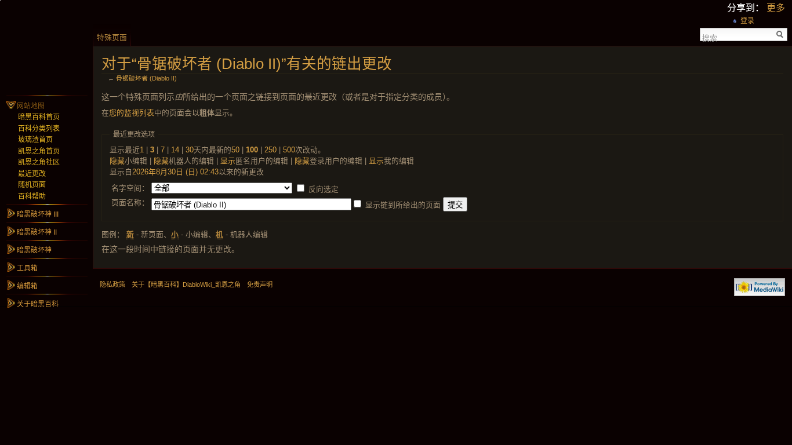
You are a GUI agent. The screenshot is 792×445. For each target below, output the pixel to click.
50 (235, 149)
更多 (775, 8)
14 (175, 149)
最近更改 (32, 174)
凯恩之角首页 (39, 151)
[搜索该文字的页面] (780, 34)
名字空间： (130, 188)
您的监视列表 (131, 112)
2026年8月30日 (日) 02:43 (175, 171)
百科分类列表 (39, 129)
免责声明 (260, 284)
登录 (747, 21)
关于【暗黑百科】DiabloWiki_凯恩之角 (186, 284)
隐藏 (117, 160)
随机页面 (32, 185)
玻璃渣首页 (35, 140)
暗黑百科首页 (39, 117)
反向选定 (323, 189)
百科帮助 (32, 196)
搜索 (709, 37)
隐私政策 (112, 284)
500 (289, 149)
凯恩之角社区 (39, 162)
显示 (227, 160)
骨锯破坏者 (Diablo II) (146, 78)
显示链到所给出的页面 (403, 204)
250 (270, 149)
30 (190, 149)
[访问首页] (46, 46)
